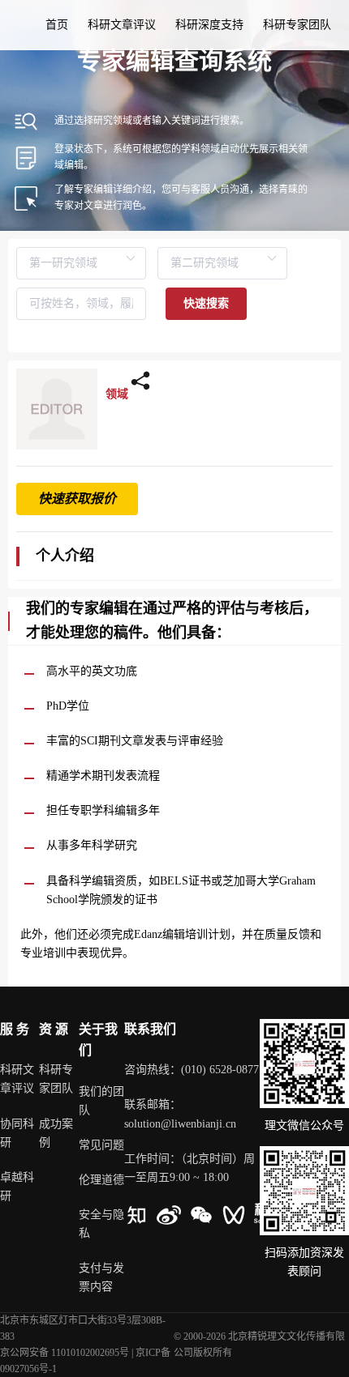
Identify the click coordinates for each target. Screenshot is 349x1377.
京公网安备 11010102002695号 (64, 1352)
